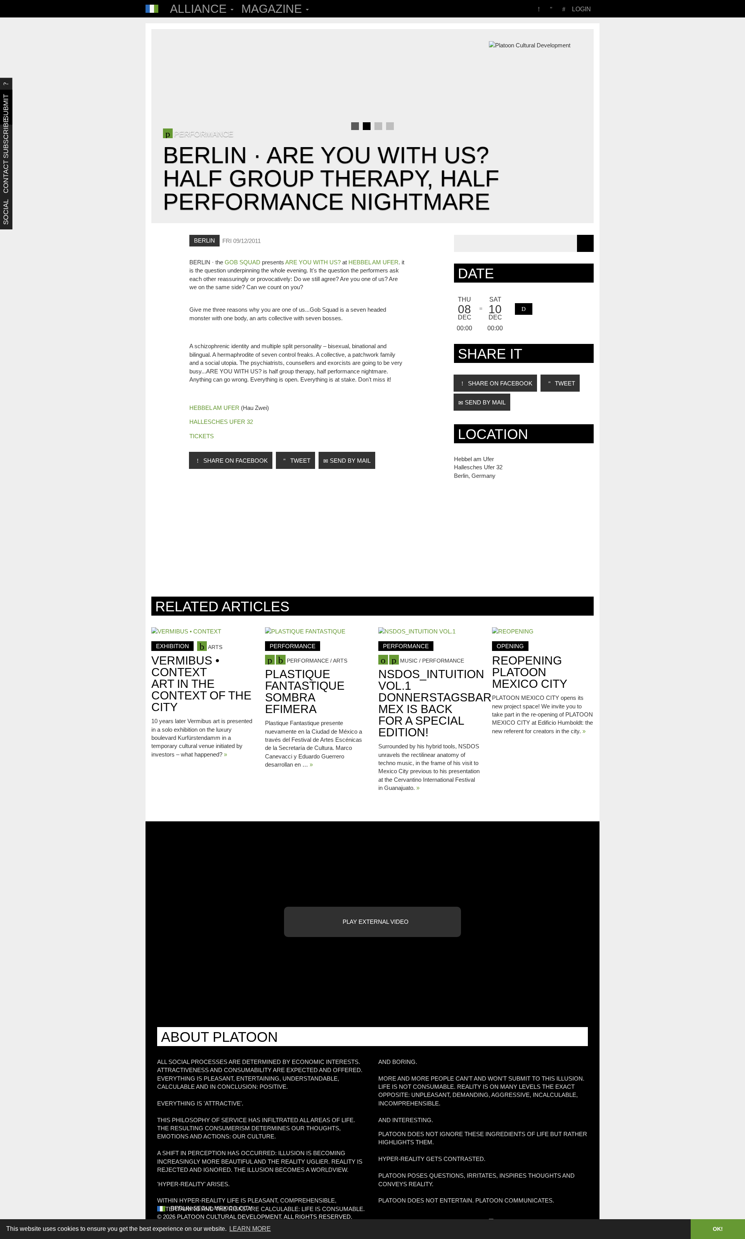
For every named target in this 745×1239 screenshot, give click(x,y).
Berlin (204, 240)
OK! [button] (718, 1229)
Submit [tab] (6, 107)
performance (292, 646)
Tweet (299, 460)
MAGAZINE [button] (273, 8)
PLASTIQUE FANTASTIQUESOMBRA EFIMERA (305, 691)
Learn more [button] (250, 1228)
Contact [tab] (6, 177)
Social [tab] (6, 212)
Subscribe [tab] (6, 142)
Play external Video (375, 921)
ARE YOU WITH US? (313, 262)
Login (581, 9)
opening (510, 646)
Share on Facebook (235, 460)
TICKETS (201, 436)
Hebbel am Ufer (373, 262)
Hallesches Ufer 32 (221, 421)
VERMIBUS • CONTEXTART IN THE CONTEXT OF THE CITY (201, 683)
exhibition (172, 646)
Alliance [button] (200, 8)
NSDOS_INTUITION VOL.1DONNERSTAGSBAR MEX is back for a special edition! (435, 703)
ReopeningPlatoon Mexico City (529, 672)
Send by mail (349, 460)
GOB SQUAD (242, 262)
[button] (523, 309)
